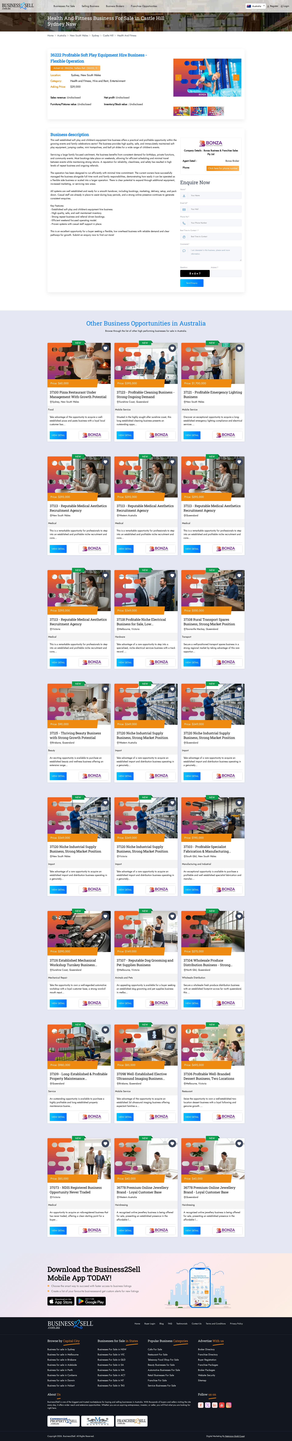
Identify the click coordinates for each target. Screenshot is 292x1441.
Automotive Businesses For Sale (164, 1370)
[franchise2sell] (132, 1421)
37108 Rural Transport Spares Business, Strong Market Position (209, 621)
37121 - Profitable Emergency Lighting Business (213, 394)
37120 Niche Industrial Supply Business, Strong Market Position (142, 735)
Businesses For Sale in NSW (112, 1349)
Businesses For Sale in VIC (111, 1354)
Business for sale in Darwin (61, 1380)
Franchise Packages (208, 1365)
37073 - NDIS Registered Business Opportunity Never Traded (76, 1189)
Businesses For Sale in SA (111, 1365)
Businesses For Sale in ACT (111, 1375)
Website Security (206, 1375)
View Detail (58, 435)
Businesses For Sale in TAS (111, 1385)
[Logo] (18, 5)
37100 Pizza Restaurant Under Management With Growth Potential (78, 394)
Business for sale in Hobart (61, 1385)
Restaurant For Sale (157, 1354)
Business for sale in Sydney (61, 1349)
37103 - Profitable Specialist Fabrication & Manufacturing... (207, 848)
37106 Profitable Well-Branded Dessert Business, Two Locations (209, 1076)
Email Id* (184, 203)
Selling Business (90, 6)
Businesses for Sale (64, 6)
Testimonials (181, 1323)
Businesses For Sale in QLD (111, 1359)
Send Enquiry (191, 283)
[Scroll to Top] (285, 1435)
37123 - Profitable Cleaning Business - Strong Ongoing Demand (146, 394)
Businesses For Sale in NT (111, 1380)
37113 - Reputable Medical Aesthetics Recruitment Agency (78, 508)
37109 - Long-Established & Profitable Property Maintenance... (78, 1076)
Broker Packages (206, 1370)
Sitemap (202, 1380)
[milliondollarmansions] (97, 1421)
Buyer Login (149, 1323)
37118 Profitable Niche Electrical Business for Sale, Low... (141, 621)
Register (273, 6)
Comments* (184, 244)
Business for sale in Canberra (62, 1375)
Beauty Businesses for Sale (161, 1365)
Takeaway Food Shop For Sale (163, 1359)
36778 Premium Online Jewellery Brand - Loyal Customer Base (143, 1189)
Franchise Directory (208, 1354)
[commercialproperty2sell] (63, 1421)
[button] (256, 6)
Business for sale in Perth (60, 1370)
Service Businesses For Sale (162, 1385)
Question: (184, 267)
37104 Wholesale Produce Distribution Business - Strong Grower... (207, 963)
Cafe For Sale (155, 1349)
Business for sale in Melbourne (62, 1354)
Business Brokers (115, 6)
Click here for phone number (223, 168)
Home (137, 1323)
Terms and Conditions (216, 1323)
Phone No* (184, 216)
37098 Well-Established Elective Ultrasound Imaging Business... (142, 1076)
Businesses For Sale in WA (111, 1370)
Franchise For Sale (157, 1380)
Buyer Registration (207, 1359)
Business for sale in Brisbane (61, 1359)
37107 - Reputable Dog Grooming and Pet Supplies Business (145, 962)
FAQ (170, 1323)
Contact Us (197, 1323)
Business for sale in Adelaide (62, 1365)
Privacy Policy (236, 1323)
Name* (183, 189)
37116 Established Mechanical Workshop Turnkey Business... (73, 962)
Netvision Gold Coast (234, 1436)
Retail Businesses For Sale (161, 1375)
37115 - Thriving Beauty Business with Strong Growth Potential (75, 735)
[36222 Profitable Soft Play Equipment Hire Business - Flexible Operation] (207, 77)
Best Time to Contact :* (189, 230)
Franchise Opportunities (144, 6)
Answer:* (214, 267)
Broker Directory (206, 1349)
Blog (162, 1323)
